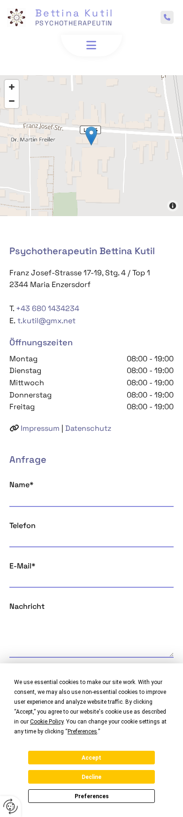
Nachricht (27, 606)
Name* (21, 484)
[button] (91, 45)
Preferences (92, 796)
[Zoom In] (12, 87)
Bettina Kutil (74, 13)
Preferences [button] (82, 731)
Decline (91, 777)
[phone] (167, 17)
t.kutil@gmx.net (45, 321)
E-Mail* (22, 565)
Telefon (22, 525)
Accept (91, 758)
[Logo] (16, 17)
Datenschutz (88, 428)
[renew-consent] (10, 806)
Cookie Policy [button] (46, 721)
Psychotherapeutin (74, 23)
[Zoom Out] (12, 101)
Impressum (40, 428)
